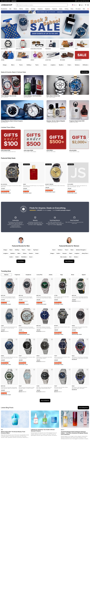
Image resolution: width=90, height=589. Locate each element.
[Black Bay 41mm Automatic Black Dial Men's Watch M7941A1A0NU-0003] (52, 370)
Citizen (24, 253)
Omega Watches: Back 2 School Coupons (12, 121)
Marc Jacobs (63, 257)
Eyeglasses (47, 8)
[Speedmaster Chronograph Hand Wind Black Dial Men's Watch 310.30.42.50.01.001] (87, 309)
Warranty (35, 220)
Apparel (2, 59)
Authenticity (15, 220)
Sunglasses (40, 8)
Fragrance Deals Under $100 (76, 121)
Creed (69, 65)
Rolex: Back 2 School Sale (53, 96)
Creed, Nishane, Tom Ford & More (32, 96)
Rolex (12, 65)
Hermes (76, 257)
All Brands (85, 65)
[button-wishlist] (85, 5)
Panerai (30, 253)
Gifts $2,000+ (73, 150)
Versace (64, 253)
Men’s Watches (4, 48)
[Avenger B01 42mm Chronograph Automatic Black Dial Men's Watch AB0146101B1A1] (34, 279)
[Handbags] (67, 44)
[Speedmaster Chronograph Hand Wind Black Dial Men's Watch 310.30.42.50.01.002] (52, 339)
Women (15, 8)
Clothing (66, 8)
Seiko (18, 253)
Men (10, 8)
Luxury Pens (48, 59)
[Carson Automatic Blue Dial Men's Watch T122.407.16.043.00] (69, 339)
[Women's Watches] (23, 44)
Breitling (29, 65)
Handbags (33, 8)
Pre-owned (78, 8)
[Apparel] (8, 55)
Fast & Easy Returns (55, 220)
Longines (53, 65)
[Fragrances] (52, 44)
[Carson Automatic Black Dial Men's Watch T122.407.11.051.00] (34, 339)
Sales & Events (78, 59)
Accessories (18, 59)
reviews (49, 210)
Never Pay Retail (74, 220)
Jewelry (27, 8)
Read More (39, 224)
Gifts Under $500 (28, 150)
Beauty (60, 8)
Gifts (84, 8)
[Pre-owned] (67, 55)
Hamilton (12, 253)
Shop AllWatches (45, 400)
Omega (4, 65)
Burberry (77, 65)
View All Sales (84, 72)
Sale (88, 8)
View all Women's (69, 261)
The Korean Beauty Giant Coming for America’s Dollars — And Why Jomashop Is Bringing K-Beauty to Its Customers (74, 433)
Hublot (17, 257)
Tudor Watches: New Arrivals (8, 96)
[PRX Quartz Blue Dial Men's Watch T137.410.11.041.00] (69, 370)
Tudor (36, 65)
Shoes (72, 8)
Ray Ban (61, 65)
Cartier (11, 257)
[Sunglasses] (38, 44)
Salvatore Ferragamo (81, 249)
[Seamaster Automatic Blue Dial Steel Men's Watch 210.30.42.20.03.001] (16, 339)
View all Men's (21, 261)
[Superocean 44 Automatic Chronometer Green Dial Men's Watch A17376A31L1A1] (16, 370)
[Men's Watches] (8, 44)
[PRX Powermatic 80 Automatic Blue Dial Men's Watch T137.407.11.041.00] (16, 309)
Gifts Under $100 (5, 150)
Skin (2, 429)
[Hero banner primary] (45, 26)
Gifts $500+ (50, 150)
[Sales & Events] (82, 55)
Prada (70, 253)
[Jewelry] (38, 55)
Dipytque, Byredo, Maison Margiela (56, 121)
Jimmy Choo (85, 253)
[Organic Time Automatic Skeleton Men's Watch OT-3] (69, 309)
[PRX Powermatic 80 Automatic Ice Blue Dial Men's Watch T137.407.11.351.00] (34, 370)
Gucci (44, 65)
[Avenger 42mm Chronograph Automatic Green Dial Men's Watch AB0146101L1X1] (87, 279)
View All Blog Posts (83, 407)
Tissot (20, 65)
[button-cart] (88, 5)
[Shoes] (82, 44)
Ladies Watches (19, 48)
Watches (21, 8)
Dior (70, 257)
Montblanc (23, 257)
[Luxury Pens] (52, 55)
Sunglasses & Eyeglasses (36, 48)
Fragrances (54, 8)
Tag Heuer (35, 249)
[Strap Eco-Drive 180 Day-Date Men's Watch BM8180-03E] (69, 279)
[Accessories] (23, 55)
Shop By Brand (4, 8)
